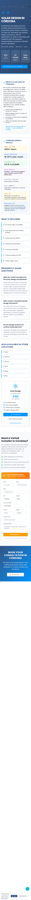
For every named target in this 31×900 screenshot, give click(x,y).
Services (16, 6)
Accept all (14, 896)
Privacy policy (4, 898)
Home (10, 6)
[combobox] (15, 505)
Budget (17, 509)
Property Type (6, 516)
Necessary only (22, 896)
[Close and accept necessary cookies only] (29, 896)
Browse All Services (15, 423)
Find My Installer (14, 534)
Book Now (16, 414)
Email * (5, 488)
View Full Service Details (15, 419)
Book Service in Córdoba (14, 66)
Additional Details (7, 523)
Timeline (5, 509)
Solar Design (22, 6)
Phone (17, 481)
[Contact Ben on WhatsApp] (27, 889)
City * (4, 495)
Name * (5, 481)
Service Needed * (7, 502)
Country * (18, 495)
